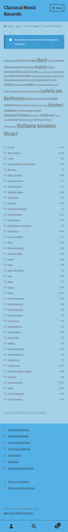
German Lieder (14, 253)
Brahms (41, 66)
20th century (13, 152)
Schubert (55, 104)
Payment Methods (18, 429)
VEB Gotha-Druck (25, 120)
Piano (17, 105)
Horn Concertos (15, 270)
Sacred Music (14, 331)
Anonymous (10, 60)
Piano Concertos (15, 298)
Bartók (51, 60)
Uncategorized (15, 382)
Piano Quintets (15, 309)
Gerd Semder (58, 76)
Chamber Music (15, 192)
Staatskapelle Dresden (29, 110)
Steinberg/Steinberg (16, 115)
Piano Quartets (15, 304)
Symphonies (13, 365)
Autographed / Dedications (21, 163)
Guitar (10, 259)
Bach (42, 60)
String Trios (13, 359)
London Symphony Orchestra (25, 91)
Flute (10, 242)
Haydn (8, 84)
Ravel (33, 105)
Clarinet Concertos (17, 208)
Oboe (10, 281)
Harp (9, 264)
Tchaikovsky (47, 115)
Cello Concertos (15, 180)
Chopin (51, 67)
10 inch (11, 147)
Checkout (13, 461)
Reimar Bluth (42, 105)
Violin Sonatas (15, 399)
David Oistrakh (45, 72)
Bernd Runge (28, 67)
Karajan (56, 85)
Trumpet (11, 376)
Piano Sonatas (15, 315)
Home (10, 26)
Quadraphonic (14, 326)
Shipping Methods (18, 436)
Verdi (35, 119)
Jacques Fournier (43, 84)
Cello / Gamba (14, 175)
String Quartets (15, 348)
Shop (18, 26)
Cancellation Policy (19, 442)
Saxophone (13, 337)
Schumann (10, 110)
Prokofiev (26, 105)
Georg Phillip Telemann (41, 76)
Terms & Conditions (19, 449)
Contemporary (14, 214)
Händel (30, 84)
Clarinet (11, 203)
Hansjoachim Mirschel (46, 79)
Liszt (6, 91)
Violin (10, 388)
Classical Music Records (20, 10)
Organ (10, 287)
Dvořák (7, 76)
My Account (11, 526)
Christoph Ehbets (13, 71)
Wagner (41, 119)
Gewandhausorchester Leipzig (19, 79)
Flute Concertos (15, 248)
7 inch (10, 158)
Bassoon (11, 169)
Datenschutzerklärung (21, 468)
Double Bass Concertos (19, 225)
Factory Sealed (15, 236)
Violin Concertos (15, 393)
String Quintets (15, 354)
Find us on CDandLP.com (21, 488)
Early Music (13, 231)
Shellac (11, 343)
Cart (52, 523)
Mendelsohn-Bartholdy (38, 98)
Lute (9, 276)
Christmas (12, 197)
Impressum (14, 455)
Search (34, 526)
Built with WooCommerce (18, 513)
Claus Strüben (31, 71)
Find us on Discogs (18, 481)
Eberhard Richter (21, 75)
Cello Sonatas (14, 186)
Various (13, 119)
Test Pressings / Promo (19, 371)
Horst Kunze (19, 84)
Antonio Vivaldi (27, 60)
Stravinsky (34, 115)
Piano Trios (13, 320)
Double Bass (57, 71)
